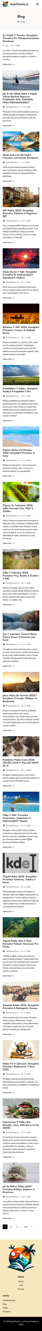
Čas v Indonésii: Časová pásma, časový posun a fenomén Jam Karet (20, 637)
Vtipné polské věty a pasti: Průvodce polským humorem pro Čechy (20, 943)
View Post (8, 64)
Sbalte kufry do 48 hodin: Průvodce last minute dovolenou (20, 156)
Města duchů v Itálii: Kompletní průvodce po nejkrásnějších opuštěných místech (20, 274)
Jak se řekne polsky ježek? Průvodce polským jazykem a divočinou (18, 1189)
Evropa (21, 1289)
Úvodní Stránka (9, 1300)
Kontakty (6, 1311)
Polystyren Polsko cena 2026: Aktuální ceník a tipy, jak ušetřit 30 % (20, 762)
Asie (21, 1285)
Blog (4, 1304)
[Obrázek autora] (4, 46)
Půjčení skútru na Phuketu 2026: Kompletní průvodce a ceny (19, 453)
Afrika (21, 1281)
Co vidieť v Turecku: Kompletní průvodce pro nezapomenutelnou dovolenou (21, 38)
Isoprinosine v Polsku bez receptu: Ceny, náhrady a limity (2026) (21, 1125)
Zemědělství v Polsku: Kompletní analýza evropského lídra (20, 390)
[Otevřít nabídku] (37, 4)
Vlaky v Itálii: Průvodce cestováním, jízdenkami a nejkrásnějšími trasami (17, 818)
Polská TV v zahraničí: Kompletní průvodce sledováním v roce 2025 (21, 1066)
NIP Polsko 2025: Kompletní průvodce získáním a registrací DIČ (20, 213)
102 (26, 1227)
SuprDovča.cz (14, 107)
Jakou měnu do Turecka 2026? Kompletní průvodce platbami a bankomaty (20, 698)
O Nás (5, 1308)
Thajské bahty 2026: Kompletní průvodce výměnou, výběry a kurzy (20, 879)
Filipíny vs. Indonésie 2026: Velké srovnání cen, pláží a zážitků (18, 508)
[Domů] (18, 22)
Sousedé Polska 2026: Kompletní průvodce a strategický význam (21, 1006)
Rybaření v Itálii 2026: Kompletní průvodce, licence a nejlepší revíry (21, 330)
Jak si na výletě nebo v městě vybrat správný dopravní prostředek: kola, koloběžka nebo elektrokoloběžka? (20, 98)
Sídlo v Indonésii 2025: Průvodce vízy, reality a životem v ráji (21, 575)
